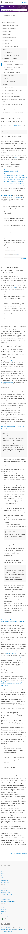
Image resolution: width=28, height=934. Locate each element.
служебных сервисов (7, 382)
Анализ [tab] (5, 49)
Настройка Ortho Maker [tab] (9, 81)
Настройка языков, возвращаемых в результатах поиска (13, 100)
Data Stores (4, 875)
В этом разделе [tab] (6, 132)
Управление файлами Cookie (18, 929)
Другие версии (17, 125)
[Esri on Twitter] (2, 924)
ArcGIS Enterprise (8, 2)
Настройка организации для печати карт (11, 96)
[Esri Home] (4, 919)
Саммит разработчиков (7, 916)
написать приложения (15, 197)
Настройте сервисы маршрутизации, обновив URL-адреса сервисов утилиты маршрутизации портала (15, 183)
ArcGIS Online (4, 888)
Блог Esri (3, 911)
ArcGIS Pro (4, 890)
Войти (25, 2)
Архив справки (5, 127)
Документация (5, 882)
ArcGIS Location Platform (7, 894)
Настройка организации (18, 13)
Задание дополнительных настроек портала (12, 112)
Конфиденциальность (6, 929)
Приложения (4, 880)
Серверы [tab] (5, 78)
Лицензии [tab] (5, 84)
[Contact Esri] (9, 924)
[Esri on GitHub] (7, 924)
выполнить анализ (6, 195)
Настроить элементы (7, 40)
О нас (2, 907)
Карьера (3, 909)
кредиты (13, 287)
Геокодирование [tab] (7, 52)
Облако (3, 878)
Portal (2, 871)
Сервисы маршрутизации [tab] (10, 58)
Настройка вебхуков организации (10, 46)
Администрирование (6, 13)
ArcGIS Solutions (5, 899)
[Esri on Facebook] (5, 924)
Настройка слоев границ (8, 93)
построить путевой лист (14, 193)
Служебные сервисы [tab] (8, 75)
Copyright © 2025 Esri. (6, 927)
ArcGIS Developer (5, 897)
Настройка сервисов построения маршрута (14, 64)
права (15, 157)
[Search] (20, 2)
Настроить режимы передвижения (12, 72)
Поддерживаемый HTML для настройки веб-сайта (14, 109)
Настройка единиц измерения (9, 37)
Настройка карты (6, 34)
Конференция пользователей (9, 913)
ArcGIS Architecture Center (8, 901)
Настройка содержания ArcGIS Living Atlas (12, 90)
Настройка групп (6, 43)
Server (2, 873)
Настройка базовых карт (8, 87)
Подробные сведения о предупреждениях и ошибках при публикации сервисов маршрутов (14, 683)
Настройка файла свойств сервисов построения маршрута (12, 68)
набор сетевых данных (16, 361)
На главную (4, 869)
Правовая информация (6, 931)
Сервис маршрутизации (9, 61)
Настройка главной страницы (9, 28)
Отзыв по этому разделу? (20, 853)
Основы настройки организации (9, 19)
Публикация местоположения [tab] (11, 55)
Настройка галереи (6, 31)
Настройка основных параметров (10, 25)
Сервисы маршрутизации (9, 15)
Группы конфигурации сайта (8, 22)
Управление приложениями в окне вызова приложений (12, 105)
